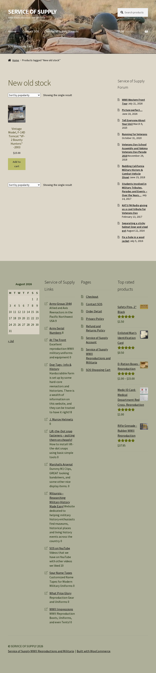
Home (12, 31)
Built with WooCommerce (93, 651)
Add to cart (17, 164)
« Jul (11, 341)
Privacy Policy (95, 319)
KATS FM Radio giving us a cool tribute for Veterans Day (134, 209)
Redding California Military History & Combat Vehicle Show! (133, 171)
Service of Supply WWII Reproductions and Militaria (41, 651)
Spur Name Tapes (60, 573)
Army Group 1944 (60, 304)
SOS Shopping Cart (20, 46)
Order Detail (94, 311)
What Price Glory (60, 593)
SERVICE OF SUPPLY (32, 11)
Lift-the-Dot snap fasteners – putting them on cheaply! (62, 435)
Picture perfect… (132, 110)
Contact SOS (31, 31)
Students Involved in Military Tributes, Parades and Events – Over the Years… (134, 189)
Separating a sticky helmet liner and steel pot (135, 227)
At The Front (57, 340)
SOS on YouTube (59, 548)
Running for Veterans (134, 134)
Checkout (92, 296)
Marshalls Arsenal (61, 464)
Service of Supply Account (62, 31)
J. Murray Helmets (61, 419)
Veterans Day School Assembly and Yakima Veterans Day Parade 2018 (135, 150)
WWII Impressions (61, 609)
